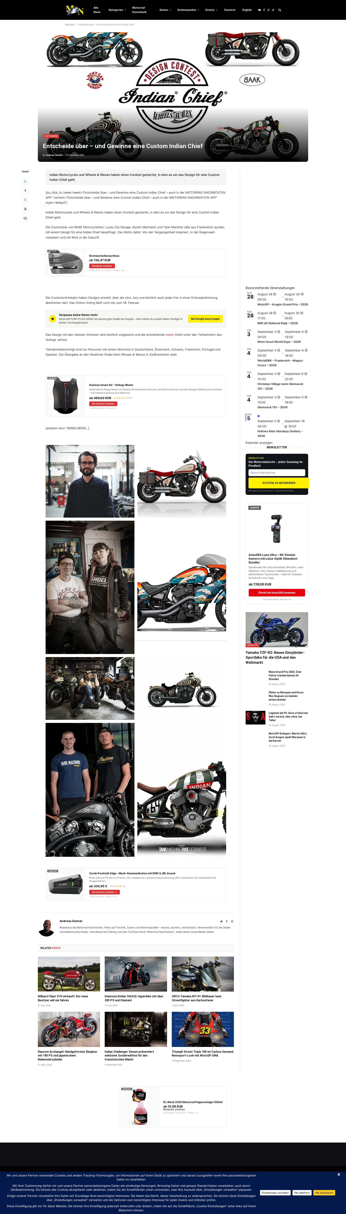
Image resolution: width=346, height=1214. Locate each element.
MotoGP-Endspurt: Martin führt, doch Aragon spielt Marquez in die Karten (288, 737)
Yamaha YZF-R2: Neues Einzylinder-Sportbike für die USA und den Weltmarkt (275, 657)
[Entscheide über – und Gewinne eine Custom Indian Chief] (173, 97)
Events (209, 10)
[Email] (25, 218)
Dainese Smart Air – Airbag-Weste (111, 385)
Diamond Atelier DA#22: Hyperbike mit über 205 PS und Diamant (134, 998)
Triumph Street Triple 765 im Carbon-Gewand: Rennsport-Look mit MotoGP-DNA (203, 1053)
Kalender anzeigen (259, 443)
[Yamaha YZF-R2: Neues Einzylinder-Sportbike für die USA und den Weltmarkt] (277, 629)
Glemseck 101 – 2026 (273, 407)
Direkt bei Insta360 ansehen (276, 592)
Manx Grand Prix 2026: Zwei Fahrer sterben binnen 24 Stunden (285, 675)
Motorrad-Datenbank (139, 10)
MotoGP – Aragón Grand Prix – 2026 (283, 304)
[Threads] (25, 209)
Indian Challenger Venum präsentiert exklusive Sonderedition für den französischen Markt (129, 1055)
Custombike (51, 136)
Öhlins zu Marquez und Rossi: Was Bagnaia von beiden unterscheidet (286, 696)
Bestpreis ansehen (102, 265)
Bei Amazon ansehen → (104, 892)
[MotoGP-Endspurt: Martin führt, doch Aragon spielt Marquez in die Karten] (255, 738)
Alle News (97, 10)
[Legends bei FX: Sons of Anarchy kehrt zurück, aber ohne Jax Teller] (255, 718)
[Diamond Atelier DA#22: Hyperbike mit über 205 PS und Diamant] (136, 974)
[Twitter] (25, 199)
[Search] (279, 10)
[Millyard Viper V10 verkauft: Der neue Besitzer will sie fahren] (69, 974)
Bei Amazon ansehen (103, 403)
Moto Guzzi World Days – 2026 (279, 342)
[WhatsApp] (25, 181)
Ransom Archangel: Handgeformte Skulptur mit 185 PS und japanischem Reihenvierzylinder (67, 1055)
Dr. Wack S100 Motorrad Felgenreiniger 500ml (193, 1102)
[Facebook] (25, 190)
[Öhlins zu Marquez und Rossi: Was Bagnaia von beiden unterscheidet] (255, 697)
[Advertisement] (273, 223)
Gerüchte (252, 645)
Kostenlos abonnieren (279, 483)
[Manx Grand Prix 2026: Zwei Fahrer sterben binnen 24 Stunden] (255, 676)
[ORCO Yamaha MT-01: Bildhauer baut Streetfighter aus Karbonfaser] (203, 974)
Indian (169, 334)
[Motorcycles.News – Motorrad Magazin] (74, 10)
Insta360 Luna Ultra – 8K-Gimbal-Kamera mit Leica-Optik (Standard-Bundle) (273, 558)
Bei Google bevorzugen (205, 318)
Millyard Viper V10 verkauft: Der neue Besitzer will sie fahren (63, 998)
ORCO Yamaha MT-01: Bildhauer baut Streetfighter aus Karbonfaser (196, 998)
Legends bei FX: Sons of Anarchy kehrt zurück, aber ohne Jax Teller (288, 717)
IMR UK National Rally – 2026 (278, 323)
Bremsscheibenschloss (104, 255)
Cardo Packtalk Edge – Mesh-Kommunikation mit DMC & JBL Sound (132, 873)
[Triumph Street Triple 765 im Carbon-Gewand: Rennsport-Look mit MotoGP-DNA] (203, 1029)
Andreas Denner (54, 155)
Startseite (69, 24)
